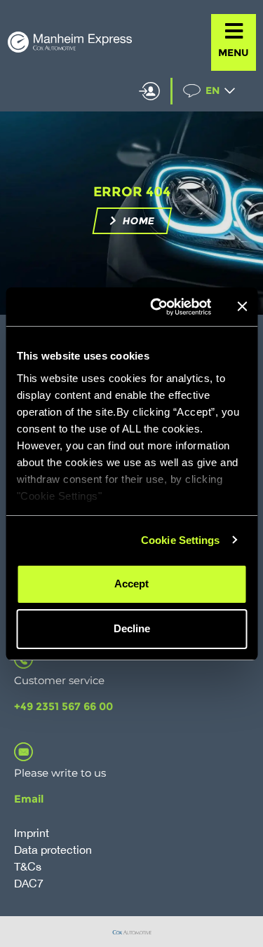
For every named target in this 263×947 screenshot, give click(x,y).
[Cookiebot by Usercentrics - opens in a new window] (156, 307)
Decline (132, 628)
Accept (131, 584)
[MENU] (234, 31)
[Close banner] (242, 306)
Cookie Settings (180, 540)
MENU (233, 52)
